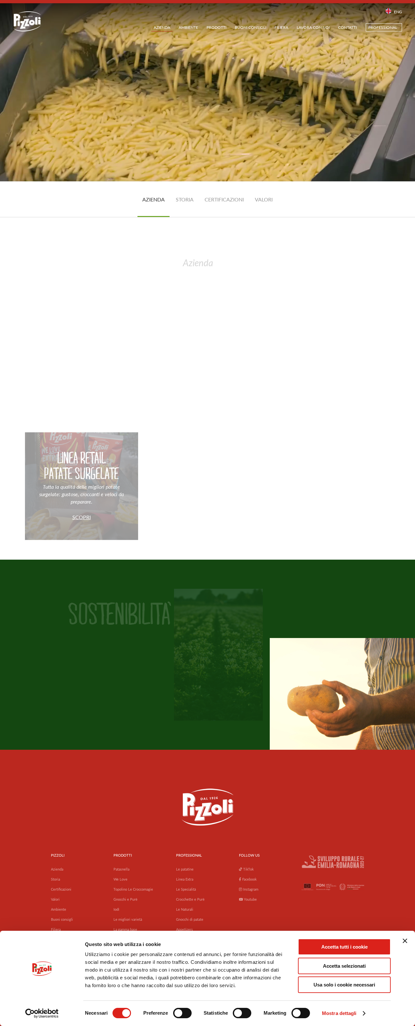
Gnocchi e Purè (125, 899)
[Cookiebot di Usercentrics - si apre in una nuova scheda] (42, 1013)
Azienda (162, 27)
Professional (382, 27)
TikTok (248, 869)
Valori (55, 899)
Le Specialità (186, 889)
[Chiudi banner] (405, 941)
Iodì (116, 909)
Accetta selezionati (344, 966)
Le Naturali (184, 909)
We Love (120, 879)
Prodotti (216, 27)
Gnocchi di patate (189, 919)
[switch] (182, 1013)
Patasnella (121, 869)
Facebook (249, 879)
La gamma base (125, 929)
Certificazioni (61, 889)
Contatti (347, 27)
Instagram (250, 889)
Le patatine (185, 869)
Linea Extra (184, 879)
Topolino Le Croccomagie (133, 889)
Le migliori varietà (127, 919)
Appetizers (184, 929)
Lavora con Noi (313, 27)
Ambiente (188, 27)
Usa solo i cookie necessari (344, 984)
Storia (55, 879)
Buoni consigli (250, 27)
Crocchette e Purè (190, 899)
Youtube (250, 899)
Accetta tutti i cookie (344, 947)
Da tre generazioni (91, 301)
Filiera (281, 27)
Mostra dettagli (339, 1013)
